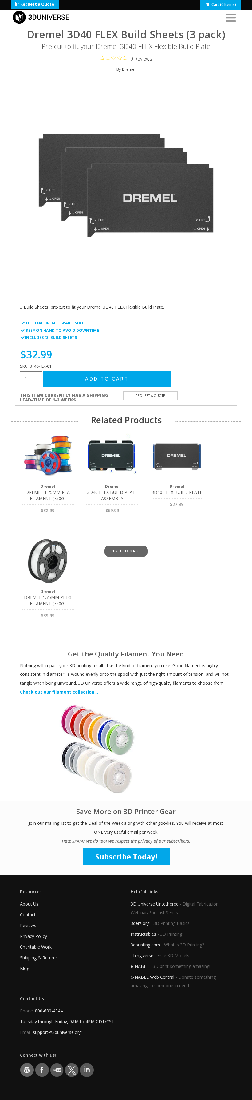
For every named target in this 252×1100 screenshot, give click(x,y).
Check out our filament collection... (59, 692)
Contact (28, 915)
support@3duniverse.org (57, 1032)
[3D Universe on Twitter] (72, 1070)
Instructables (143, 934)
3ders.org (140, 923)
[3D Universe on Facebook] (42, 1070)
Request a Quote (36, 4)
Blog (24, 968)
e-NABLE (140, 966)
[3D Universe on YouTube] (57, 1070)
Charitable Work (36, 947)
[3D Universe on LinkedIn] (87, 1070)
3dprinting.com (145, 945)
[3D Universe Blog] (27, 1070)
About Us (29, 904)
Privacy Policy (33, 936)
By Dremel (126, 69)
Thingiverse (142, 955)
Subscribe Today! (126, 856)
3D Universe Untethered (155, 904)
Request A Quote (150, 395)
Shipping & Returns (39, 958)
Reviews (28, 925)
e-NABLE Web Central (152, 977)
